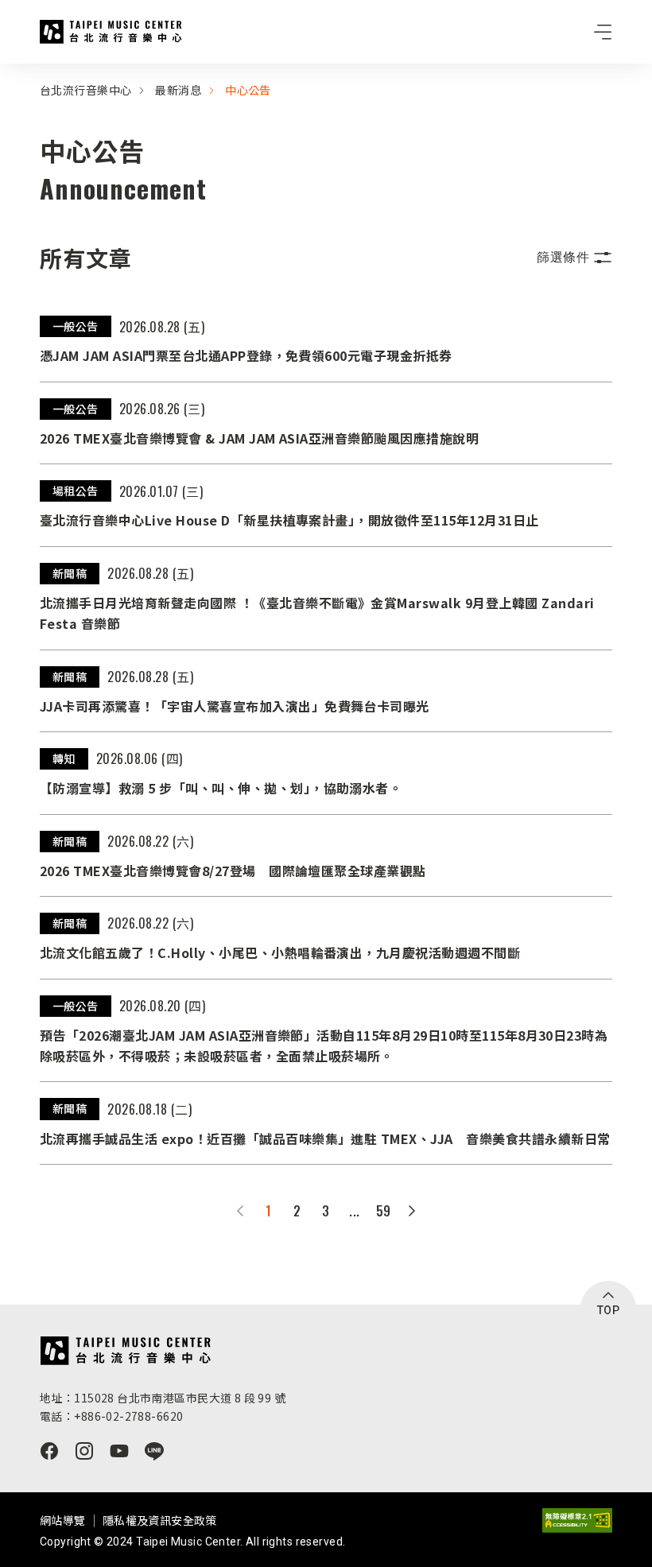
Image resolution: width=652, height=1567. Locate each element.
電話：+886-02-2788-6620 (111, 1416)
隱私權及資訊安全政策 (160, 1520)
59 (383, 1210)
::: (5, 73)
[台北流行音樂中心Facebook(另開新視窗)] (49, 1450)
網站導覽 (63, 1520)
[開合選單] (602, 31)
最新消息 (178, 90)
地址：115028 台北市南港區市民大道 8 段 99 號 (162, 1398)
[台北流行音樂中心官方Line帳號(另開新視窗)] (154, 1450)
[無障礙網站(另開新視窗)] (577, 1520)
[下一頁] (412, 1211)
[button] (574, 257)
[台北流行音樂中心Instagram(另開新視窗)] (84, 1450)
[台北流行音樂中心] (125, 1350)
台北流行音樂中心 (111, 32)
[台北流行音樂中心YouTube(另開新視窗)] (119, 1450)
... (354, 1210)
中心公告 (248, 90)
